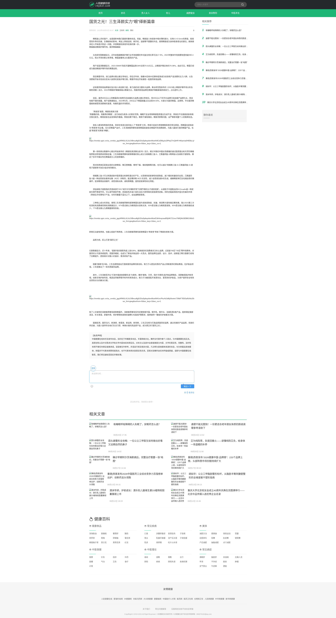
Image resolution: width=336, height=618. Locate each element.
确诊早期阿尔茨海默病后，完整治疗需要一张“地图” (226, 62)
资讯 (123, 13)
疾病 (158, 562)
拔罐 (91, 562)
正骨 (91, 566)
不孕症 (214, 562)
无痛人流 (238, 557)
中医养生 (235, 13)
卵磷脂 (115, 538)
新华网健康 (230, 599)
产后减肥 (203, 542)
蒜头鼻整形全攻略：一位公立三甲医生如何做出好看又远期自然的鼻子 (234, 46)
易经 (146, 557)
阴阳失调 (171, 562)
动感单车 (203, 538)
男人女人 (145, 13)
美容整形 (213, 13)
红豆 (126, 542)
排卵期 (159, 542)
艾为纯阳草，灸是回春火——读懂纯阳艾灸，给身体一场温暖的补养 (233, 54)
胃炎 (146, 538)
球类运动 (226, 533)
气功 (103, 562)
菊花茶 (127, 538)
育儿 (168, 13)
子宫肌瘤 (183, 538)
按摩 (91, 557)
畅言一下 (187, 386)
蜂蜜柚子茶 (93, 542)
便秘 (225, 566)
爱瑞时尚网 (118, 599)
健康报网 (157, 599)
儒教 (170, 557)
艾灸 (115, 562)
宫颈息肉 (171, 533)
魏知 (131, 30)
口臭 (146, 533)
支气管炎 (203, 566)
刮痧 (115, 557)
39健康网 (128, 599)
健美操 (214, 533)
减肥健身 (190, 13)
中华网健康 (219, 599)
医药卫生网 (188, 599)
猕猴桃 (104, 533)
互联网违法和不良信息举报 (182, 609)
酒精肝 (202, 557)
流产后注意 (172, 538)
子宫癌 (182, 533)
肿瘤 (237, 562)
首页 (100, 13)
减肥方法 (203, 533)
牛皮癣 (214, 566)
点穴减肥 (226, 542)
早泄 (201, 562)
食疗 (126, 562)
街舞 (213, 538)
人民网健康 (209, 599)
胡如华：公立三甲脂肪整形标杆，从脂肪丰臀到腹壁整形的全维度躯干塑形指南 (238, 86)
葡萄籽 (115, 533)
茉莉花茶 (116, 542)
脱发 (225, 562)
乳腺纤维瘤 (160, 538)
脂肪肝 (214, 557)
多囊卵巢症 (160, 533)
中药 (126, 557)
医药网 (179, 599)
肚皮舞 (226, 538)
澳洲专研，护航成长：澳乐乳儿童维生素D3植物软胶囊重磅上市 (232, 94)
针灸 (103, 557)
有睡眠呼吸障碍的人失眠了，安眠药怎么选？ (224, 30)
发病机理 (183, 562)
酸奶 (126, 533)
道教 (158, 557)
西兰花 (104, 542)
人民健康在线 (106, 599)
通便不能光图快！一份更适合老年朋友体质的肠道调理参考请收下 (232, 38)
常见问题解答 (160, 609)
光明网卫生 (198, 599)
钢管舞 (237, 538)
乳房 (146, 542)
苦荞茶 (92, 538)
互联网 (122, 30)
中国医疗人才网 (169, 599)
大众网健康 (148, 599)
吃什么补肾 (172, 542)
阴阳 (146, 562)
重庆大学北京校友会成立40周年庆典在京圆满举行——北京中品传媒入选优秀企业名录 (242, 102)
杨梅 (103, 538)
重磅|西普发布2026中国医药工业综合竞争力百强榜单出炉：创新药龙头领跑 (236, 78)
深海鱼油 (93, 533)
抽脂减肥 (215, 542)
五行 (181, 557)
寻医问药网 (137, 599)
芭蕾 (237, 533)
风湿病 (226, 557)
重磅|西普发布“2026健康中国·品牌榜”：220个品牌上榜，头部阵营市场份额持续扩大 (240, 70)
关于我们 (146, 609)
